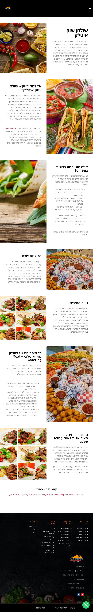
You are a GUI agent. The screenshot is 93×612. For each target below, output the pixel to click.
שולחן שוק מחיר (29, 494)
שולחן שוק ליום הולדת (44, 494)
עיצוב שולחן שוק (15, 494)
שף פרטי (34, 521)
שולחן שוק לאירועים (76, 494)
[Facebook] (79, 594)
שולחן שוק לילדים (61, 494)
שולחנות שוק (73, 308)
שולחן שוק (10, 128)
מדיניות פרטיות (61, 608)
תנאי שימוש (40, 608)
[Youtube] (82, 594)
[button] (90, 8)
